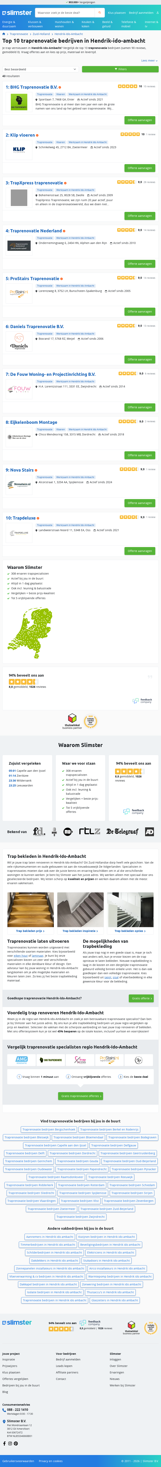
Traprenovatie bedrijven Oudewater (28, 1169)
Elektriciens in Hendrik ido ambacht (110, 1252)
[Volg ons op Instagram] (10, 1443)
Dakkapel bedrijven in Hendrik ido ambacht (48, 1284)
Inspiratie (8, 1359)
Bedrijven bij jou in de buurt (21, 1385)
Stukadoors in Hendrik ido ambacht (106, 1260)
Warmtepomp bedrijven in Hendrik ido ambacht (120, 1276)
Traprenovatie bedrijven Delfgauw (113, 1145)
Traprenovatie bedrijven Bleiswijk (26, 1137)
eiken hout (21, 955)
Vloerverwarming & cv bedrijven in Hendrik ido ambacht (46, 1276)
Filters (122, 69)
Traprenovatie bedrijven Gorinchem (28, 1161)
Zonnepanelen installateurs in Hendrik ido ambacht (50, 1268)
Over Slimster (119, 1366)
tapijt (107, 977)
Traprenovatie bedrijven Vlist (80, 1201)
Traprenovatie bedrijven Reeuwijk (110, 1177)
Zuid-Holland (41, 34)
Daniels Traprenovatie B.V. (37, 326)
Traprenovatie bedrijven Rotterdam (81, 1185)
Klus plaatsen (117, 13)
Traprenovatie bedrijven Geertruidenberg (128, 1153)
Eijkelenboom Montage (33, 422)
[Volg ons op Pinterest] (16, 1443)
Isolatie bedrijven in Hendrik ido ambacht (54, 1292)
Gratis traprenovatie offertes (80, 1096)
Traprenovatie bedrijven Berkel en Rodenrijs (109, 1129)
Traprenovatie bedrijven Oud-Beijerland (129, 1161)
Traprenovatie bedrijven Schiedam (132, 1185)
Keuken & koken (88, 24)
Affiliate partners (67, 1372)
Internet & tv (151, 24)
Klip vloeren (22, 135)
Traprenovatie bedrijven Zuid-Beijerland (106, 1209)
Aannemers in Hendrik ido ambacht (49, 1237)
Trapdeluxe (25, 518)
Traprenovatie (19, 34)
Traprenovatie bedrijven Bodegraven (132, 1137)
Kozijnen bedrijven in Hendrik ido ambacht (106, 1237)
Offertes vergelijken (15, 1379)
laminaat (37, 955)
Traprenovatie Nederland (36, 230)
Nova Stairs (22, 470)
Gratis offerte (141, 998)
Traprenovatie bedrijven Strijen (132, 1193)
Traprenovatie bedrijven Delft (25, 1153)
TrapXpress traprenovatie (36, 182)
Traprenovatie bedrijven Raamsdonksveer (55, 1177)
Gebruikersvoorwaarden (18, 1461)
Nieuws (115, 1379)
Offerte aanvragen (140, 120)
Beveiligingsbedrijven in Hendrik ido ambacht (110, 1244)
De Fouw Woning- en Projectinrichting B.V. (52, 374)
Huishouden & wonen (64, 24)
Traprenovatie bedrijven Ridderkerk (29, 1185)
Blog (5, 1392)
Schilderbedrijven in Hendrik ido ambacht (54, 1252)
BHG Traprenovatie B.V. (34, 87)
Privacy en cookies (51, 1461)
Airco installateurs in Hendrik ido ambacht (117, 1268)
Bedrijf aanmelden (141, 13)
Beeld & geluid (107, 24)
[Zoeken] (100, 12)
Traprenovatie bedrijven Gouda (77, 1161)
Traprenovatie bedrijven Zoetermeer (51, 1209)
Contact (61, 1379)
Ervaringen (117, 1372)
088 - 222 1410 (17, 1409)
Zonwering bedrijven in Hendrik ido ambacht (111, 1284)
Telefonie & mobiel (128, 24)
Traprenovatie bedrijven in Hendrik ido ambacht (54, 1300)
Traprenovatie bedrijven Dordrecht (72, 1153)
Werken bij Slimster (122, 1385)
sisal (116, 977)
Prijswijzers (9, 1366)
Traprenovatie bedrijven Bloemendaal (78, 1137)
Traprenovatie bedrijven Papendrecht (82, 1169)
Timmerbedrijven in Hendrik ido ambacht (48, 1244)
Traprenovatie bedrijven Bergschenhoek (49, 1129)
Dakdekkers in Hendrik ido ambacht (54, 1260)
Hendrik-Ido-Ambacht (69, 34)
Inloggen (115, 1359)
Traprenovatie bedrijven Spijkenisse (82, 1193)
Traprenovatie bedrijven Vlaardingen (31, 1201)
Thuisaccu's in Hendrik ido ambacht (110, 1292)
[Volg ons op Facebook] (4, 1443)
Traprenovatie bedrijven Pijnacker (134, 1169)
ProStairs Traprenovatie (34, 278)
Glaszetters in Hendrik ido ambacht (114, 1300)
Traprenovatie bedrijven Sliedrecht (31, 1193)
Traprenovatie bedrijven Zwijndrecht (81, 1217)
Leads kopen (64, 1366)
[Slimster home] (17, 12)
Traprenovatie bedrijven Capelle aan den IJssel (55, 1145)
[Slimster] (5, 34)
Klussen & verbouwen (35, 24)
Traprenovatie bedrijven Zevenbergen (129, 1201)
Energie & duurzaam (9, 24)
